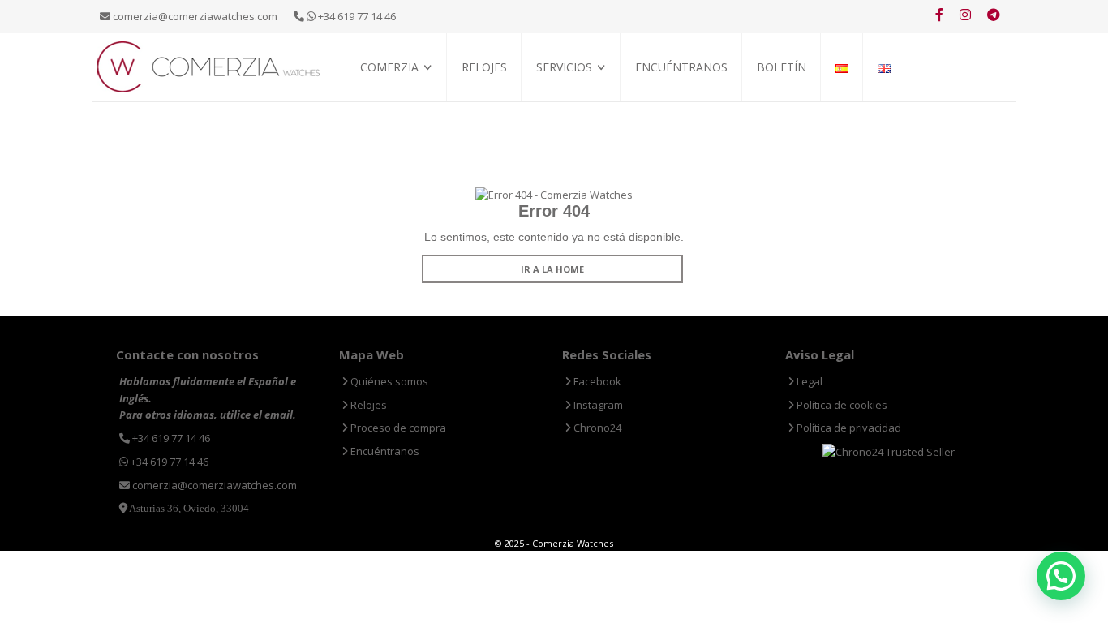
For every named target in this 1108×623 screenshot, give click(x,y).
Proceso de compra (585, 103)
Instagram (597, 404)
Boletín (781, 67)
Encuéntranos (681, 67)
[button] (1061, 576)
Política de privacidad (847, 427)
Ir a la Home (552, 269)
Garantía (559, 122)
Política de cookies (840, 404)
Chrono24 (596, 427)
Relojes (484, 67)
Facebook (596, 381)
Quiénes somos (397, 103)
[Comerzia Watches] (209, 65)
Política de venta (403, 122)
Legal (808, 381)
